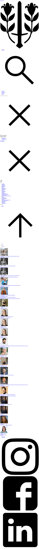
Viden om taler (3, 92)
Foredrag (3, 192)
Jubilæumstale (3, 193)
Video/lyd (3, 246)
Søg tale (1, 135)
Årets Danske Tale (4, 203)
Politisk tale (3, 197)
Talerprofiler (3, 140)
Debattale (3, 187)
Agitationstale (3, 185)
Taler (1, 140)
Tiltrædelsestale (4, 201)
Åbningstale (3, 202)
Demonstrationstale (4, 188)
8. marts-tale (3, 184)
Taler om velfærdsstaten (5, 200)
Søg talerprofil (4, 135)
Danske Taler (3, 436)
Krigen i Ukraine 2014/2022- (5, 194)
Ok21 (2, 196)
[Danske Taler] (19, 48)
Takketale (3, 199)
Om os (2, 94)
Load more (1, 435)
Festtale (3, 190)
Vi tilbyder (3, 93)
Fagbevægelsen (4, 189)
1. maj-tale (3, 183)
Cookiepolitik (3, 437)
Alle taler (3, 49)
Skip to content (2, 0)
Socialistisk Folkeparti (4, 198)
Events (2, 91)
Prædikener (3, 50)
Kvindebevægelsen (4, 195)
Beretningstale (3, 186)
